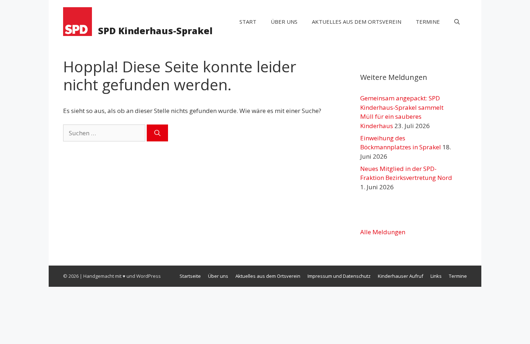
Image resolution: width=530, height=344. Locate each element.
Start (247, 21)
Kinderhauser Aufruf (400, 276)
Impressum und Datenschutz (339, 276)
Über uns (284, 21)
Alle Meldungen (382, 232)
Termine (428, 21)
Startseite (190, 276)
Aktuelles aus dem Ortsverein (356, 21)
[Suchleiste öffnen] (457, 21)
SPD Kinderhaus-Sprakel (155, 30)
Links (436, 276)
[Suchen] (157, 133)
